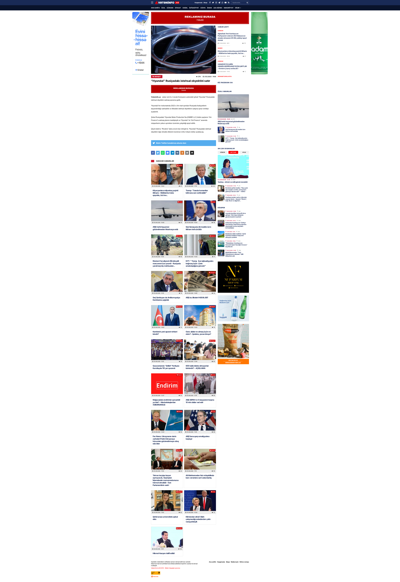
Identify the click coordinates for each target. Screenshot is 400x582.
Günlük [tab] (222, 152)
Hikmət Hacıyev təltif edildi (164, 553)
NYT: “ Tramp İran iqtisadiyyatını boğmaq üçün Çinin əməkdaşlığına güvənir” (199, 263)
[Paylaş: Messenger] (168, 153)
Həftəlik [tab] (233, 152)
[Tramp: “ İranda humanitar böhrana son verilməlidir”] (200, 176)
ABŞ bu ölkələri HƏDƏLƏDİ (197, 297)
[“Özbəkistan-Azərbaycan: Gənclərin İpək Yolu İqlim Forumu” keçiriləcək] (221, 243)
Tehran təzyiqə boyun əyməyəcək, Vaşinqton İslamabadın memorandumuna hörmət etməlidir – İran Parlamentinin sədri (166, 480)
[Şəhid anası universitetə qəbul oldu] (167, 502)
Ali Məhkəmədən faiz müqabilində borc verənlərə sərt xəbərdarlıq (200, 476)
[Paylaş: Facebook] (153, 153)
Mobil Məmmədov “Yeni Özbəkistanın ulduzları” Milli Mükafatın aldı (234, 254)
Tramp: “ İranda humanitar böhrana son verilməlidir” (197, 191)
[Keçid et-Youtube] (225, 2)
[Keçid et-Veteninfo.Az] (167, 2)
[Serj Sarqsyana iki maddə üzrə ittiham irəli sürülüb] (200, 212)
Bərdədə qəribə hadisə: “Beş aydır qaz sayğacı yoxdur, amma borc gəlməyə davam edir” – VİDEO (236, 189)
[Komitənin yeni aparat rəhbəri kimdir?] (167, 317)
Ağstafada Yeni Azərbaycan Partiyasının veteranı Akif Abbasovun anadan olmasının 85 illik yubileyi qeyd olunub (232, 37)
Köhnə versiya (244, 562)
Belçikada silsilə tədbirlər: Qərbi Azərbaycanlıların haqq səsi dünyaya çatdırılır (235, 235)
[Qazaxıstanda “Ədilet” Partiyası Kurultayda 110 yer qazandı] (167, 351)
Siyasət (178, 8)
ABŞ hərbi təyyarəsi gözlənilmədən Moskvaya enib (165, 228)
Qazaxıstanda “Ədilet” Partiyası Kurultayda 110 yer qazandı (166, 367)
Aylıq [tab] (244, 152)
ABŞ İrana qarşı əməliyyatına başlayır (197, 437)
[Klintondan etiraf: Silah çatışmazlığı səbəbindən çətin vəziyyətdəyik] (200, 502)
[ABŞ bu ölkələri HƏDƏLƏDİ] (200, 283)
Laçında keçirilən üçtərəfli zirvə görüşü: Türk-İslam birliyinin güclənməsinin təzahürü (235, 215)
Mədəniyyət (228, 8)
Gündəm (170, 8)
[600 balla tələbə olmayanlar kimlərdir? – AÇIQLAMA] (200, 351)
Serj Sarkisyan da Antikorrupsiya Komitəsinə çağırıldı (166, 298)
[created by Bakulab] (200, 576)
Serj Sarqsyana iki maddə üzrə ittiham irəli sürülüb (198, 228)
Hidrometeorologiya (225, 76)
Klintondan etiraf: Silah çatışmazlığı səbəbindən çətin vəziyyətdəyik (198, 519)
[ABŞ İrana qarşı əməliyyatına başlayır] (200, 422)
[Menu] (153, 2)
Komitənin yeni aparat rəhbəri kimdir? (165, 333)
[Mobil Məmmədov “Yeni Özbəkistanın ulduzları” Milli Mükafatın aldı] (221, 253)
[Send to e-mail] (187, 153)
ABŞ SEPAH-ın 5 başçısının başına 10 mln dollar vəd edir (200, 401)
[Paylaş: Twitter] (158, 153)
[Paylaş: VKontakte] (177, 153)
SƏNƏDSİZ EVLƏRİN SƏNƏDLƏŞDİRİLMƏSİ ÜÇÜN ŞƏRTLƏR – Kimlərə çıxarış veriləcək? (232, 66)
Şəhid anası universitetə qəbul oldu (165, 518)
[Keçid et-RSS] (228, 2)
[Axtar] (247, 2)
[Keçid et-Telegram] (219, 2)
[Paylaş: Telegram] (172, 153)
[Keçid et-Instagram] (216, 2)
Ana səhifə (155, 8)
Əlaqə (228, 562)
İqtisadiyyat (194, 8)
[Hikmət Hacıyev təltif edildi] (167, 539)
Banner (180, 165)
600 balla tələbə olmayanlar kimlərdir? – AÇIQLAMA (197, 367)
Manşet (157, 76)
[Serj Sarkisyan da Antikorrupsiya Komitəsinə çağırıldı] (167, 283)
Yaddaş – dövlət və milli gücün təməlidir (233, 182)
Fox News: (166, 440)
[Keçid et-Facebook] (209, 2)
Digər (237, 8)
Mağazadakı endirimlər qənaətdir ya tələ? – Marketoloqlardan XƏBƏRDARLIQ (166, 402)
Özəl (163, 8)
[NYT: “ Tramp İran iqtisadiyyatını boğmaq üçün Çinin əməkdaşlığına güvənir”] (200, 246)
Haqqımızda (221, 562)
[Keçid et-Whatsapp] (222, 2)
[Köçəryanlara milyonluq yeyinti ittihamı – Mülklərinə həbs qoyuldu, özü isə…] (167, 176)
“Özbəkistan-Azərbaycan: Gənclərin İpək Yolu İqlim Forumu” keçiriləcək (236, 244)
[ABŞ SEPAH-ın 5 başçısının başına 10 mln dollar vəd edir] (200, 385)
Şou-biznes (218, 8)
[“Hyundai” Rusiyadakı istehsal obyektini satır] (183, 50)
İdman (209, 8)
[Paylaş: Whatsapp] (163, 153)
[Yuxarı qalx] (394, 576)
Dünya (203, 8)
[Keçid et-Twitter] (213, 2)
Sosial (185, 8)
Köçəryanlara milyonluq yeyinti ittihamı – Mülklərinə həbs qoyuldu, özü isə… (165, 192)
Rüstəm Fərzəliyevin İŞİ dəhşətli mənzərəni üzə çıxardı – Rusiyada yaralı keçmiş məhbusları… (167, 263)
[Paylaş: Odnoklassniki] (182, 153)
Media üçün (235, 562)
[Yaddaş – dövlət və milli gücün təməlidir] (233, 166)
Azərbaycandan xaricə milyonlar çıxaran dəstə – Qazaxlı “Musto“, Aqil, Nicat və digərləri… (236, 199)
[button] (192, 153)
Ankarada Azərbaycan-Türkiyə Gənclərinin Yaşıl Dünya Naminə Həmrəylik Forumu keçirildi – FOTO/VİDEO (235, 225)
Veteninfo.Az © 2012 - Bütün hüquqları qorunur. (165, 568)
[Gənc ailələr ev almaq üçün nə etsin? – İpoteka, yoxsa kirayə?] (200, 317)
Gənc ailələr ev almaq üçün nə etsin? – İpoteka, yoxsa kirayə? (198, 333)
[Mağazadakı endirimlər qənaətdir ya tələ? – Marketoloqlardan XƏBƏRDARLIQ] (167, 385)
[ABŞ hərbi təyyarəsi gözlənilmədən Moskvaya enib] (167, 212)
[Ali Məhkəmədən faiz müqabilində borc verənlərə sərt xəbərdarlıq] (200, 461)
